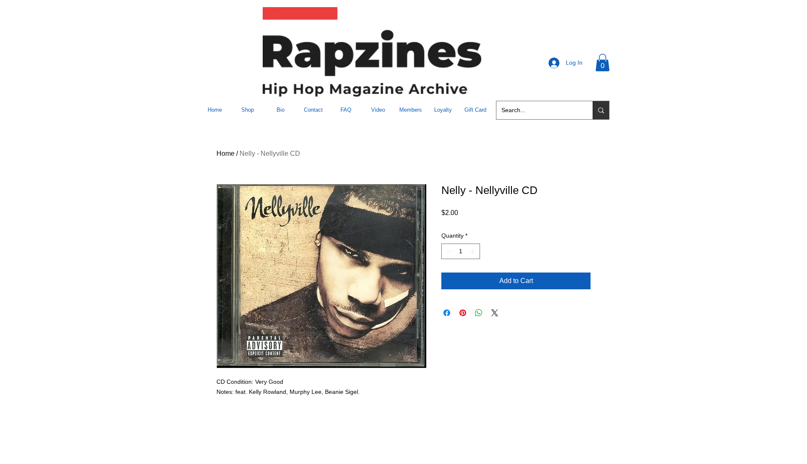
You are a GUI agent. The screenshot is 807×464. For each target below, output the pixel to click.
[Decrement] (448, 251)
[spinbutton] (460, 251)
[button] (602, 62)
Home (225, 153)
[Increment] (473, 251)
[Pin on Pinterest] (463, 313)
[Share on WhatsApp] (479, 313)
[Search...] (601, 110)
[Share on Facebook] (447, 313)
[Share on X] (495, 313)
